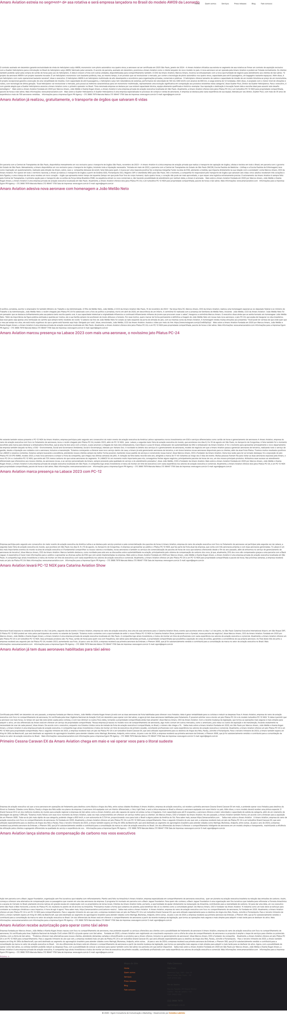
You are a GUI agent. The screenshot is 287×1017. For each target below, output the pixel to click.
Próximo (4, 956)
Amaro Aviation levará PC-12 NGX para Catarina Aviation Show (52, 565)
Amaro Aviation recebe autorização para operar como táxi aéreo (54, 925)
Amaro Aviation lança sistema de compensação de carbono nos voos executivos (67, 833)
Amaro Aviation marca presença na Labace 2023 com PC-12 (51, 471)
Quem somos (129, 972)
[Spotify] (66, 4)
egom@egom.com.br (176, 1005)
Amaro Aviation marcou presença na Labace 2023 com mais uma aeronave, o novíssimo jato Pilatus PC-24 (90, 333)
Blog (126, 985)
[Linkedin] (60, 4)
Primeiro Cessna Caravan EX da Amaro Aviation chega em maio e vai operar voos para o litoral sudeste (86, 741)
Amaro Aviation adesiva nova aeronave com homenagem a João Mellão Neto (64, 188)
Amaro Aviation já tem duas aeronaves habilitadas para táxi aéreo (55, 649)
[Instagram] (47, 4)
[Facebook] (54, 4)
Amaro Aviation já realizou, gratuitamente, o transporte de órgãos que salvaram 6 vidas (73, 99)
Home (126, 968)
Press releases (130, 981)
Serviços (127, 977)
